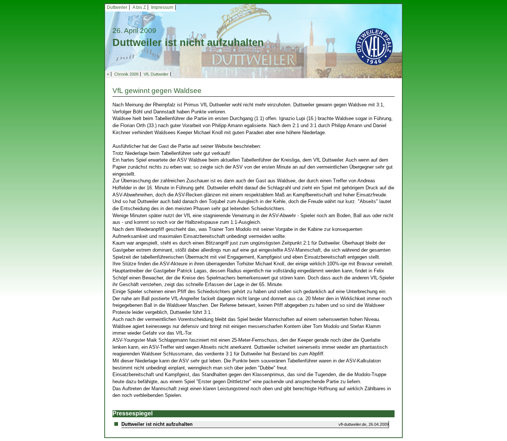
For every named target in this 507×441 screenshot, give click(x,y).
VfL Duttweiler (156, 74)
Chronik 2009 (126, 74)
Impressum (162, 7)
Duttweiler (117, 7)
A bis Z (139, 7)
